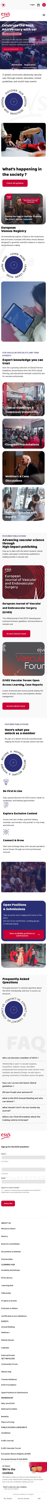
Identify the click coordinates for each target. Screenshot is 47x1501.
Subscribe (8, 1203)
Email (3, 1178)
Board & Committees (10, 1243)
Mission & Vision (8, 1228)
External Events (8, 1355)
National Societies (9, 1409)
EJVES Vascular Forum (11, 1448)
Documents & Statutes (11, 1251)
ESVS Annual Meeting (12, 34)
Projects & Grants (9, 1300)
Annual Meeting (8, 1326)
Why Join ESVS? (8, 1403)
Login (32, 4)
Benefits (5, 1416)
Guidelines (5, 1433)
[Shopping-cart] (3, 5)
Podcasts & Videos (9, 1308)
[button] (43, 4)
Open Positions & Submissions (14, 1392)
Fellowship (6, 1293)
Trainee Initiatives (9, 1379)
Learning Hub (7, 1285)
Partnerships (7, 1259)
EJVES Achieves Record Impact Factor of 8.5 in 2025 (23, 218)
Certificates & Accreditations (14, 1316)
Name (4, 1154)
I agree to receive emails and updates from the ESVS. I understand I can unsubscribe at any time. (21, 1191)
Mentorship (6, 1371)
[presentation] (4, 57)
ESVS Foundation (8, 1384)
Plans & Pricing (7, 1422)
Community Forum (9, 1364)
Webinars (5, 1332)
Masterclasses (7, 1340)
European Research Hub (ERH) (14, 1459)
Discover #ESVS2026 (11, 49)
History (4, 1236)
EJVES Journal (7, 1440)
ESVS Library (7, 1277)
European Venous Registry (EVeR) (16, 1453)
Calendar (5, 1347)
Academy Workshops (10, 1270)
